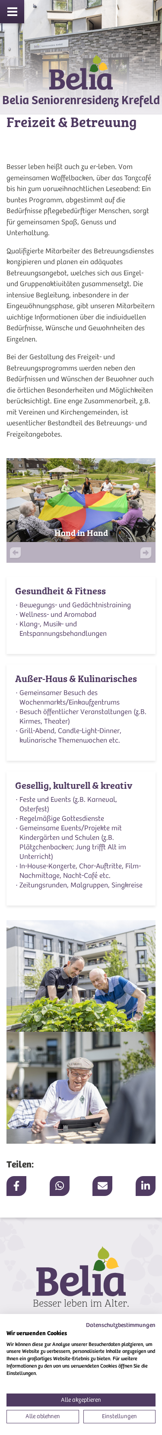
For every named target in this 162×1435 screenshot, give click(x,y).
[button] (141, 554)
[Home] (81, 79)
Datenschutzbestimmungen (121, 1325)
